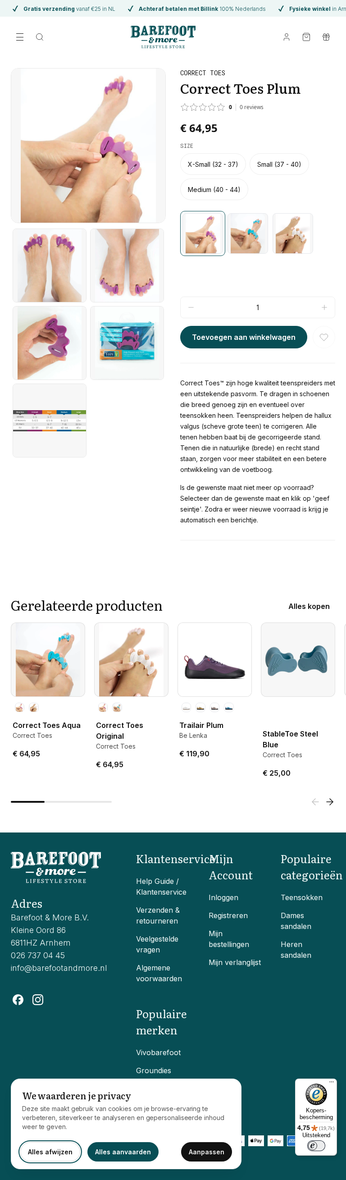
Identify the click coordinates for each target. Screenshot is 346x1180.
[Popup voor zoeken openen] (39, 37)
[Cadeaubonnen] (326, 37)
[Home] (163, 37)
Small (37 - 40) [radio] (279, 164)
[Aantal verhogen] (324, 307)
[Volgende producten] (329, 801)
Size (186, 145)
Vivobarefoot (158, 1052)
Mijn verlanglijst (235, 962)
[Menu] (331, 1084)
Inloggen (223, 897)
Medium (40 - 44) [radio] (214, 189)
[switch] (316, 1145)
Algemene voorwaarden (159, 973)
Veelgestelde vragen (157, 944)
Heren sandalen (296, 950)
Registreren (228, 915)
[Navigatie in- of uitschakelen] (20, 37)
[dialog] (126, 1124)
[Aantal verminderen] (191, 307)
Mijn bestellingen (229, 939)
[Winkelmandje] (306, 37)
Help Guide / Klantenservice (161, 886)
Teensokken (302, 897)
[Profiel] (286, 37)
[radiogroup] (257, 176)
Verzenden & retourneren (158, 915)
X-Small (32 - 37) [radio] (213, 164)
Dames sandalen (296, 921)
